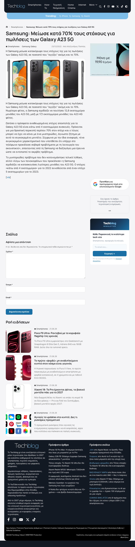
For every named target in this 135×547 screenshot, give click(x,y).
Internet (82, 4)
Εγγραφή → (109, 253)
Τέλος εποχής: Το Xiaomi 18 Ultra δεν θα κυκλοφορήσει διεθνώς (108, 466)
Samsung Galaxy (29, 46)
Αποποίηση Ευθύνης (115, 528)
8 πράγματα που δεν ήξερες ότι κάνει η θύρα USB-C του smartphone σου (108, 500)
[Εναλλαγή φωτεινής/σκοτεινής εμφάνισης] (126, 6)
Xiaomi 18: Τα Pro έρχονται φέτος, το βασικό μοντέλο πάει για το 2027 (59, 391)
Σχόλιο (9, 251)
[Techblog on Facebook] (104, 6)
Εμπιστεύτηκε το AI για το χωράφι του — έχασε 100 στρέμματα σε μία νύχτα (107, 491)
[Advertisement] (45, 205)
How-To (47, 6)
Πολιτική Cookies (50, 528)
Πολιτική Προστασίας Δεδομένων (29, 528)
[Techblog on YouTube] (113, 6)
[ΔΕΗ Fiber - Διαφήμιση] (109, 59)
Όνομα (9, 285)
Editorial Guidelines (13, 530)
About (22, 535)
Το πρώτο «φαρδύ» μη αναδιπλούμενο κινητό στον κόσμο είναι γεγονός (56, 362)
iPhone (65, 16)
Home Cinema (71, 6)
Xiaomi (87, 16)
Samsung (76, 16)
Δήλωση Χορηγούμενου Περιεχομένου (72, 528)
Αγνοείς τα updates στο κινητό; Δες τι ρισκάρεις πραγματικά (56, 418)
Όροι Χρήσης (11, 528)
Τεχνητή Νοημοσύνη (59, 6)
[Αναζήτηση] (100, 6)
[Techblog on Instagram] (108, 6)
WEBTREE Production (34, 535)
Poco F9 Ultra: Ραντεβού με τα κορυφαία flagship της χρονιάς (57, 334)
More (91, 4)
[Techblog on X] (117, 6)
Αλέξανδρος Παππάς (76, 46)
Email (8, 297)
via (8, 177)
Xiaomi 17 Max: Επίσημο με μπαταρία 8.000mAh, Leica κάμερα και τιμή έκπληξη (107, 482)
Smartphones (34, 4)
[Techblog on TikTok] (122, 6)
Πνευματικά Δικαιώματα (97, 528)
